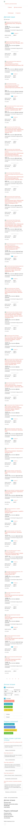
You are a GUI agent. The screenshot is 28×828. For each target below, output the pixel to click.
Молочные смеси (9, 701)
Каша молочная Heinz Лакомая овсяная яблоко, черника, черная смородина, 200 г (13, 316)
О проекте (18, 13)
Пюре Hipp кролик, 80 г (8, 752)
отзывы (15, 33)
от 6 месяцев (7, 254)
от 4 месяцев (7, 94)
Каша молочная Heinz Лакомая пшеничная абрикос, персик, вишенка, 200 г (13, 340)
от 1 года (6, 137)
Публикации (10, 13)
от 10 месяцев (7, 31)
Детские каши (7, 30)
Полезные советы (9, 724)
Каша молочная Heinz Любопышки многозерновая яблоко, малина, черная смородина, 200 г (14, 202)
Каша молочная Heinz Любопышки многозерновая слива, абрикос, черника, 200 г (14, 131)
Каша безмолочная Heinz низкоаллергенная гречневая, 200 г (14, 88)
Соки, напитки (8, 710)
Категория (6, 689)
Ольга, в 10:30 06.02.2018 (10, 759)
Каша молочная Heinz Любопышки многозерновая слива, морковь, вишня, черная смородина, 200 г (14, 225)
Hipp (17, 579)
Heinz (18, 30)
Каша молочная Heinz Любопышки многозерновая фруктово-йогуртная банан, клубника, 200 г (14, 154)
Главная (10, 7)
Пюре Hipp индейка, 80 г (9, 762)
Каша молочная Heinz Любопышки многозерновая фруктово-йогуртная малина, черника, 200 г (14, 178)
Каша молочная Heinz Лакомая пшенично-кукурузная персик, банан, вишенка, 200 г (13, 363)
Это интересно (8, 733)
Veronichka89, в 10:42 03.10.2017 (11, 778)
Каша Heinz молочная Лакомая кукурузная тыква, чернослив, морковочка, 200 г (13, 270)
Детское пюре (8, 704)
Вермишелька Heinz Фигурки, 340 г (14, 43)
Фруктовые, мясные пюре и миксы (11, 804)
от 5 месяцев (7, 115)
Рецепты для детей (9, 727)
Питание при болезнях (10, 730)
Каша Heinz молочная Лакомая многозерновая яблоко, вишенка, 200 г (13, 292)
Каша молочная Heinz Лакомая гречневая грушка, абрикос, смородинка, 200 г (13, 409)
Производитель (17, 689)
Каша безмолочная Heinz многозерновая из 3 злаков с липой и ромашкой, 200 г (12, 248)
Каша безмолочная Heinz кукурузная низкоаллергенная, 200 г (14, 65)
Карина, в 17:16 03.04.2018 (10, 750)
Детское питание (18, 7)
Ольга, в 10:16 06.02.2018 (10, 770)
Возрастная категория (8, 693)
